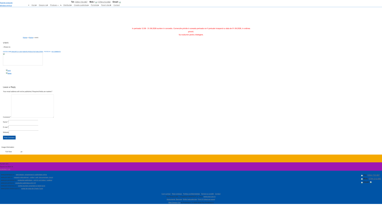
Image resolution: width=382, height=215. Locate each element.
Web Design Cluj (174, 202)
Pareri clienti (106, 5)
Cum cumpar (166, 194)
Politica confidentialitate (191, 194)
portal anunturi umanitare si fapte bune (31, 186)
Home (34, 5)
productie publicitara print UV (25, 183)
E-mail (5, 127)
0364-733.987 (373, 174)
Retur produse (177, 194)
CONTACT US (5, 169)
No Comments (56, 51)
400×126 (16, 151)
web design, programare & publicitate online (31, 174)
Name (5, 122)
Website (6, 132)
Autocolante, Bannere (174, 199)
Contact (117, 5)
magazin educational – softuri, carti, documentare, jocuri (33, 177)
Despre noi (43, 5)
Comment (7, 117)
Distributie (67, 5)
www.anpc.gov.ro (210, 196)
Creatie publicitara (81, 5)
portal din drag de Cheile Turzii (32, 188)
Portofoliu (95, 5)
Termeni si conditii (207, 194)
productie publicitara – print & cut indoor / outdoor (35, 180)
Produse (53, 5)
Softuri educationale (190, 199)
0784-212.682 (375, 178)
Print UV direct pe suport (206, 199)
